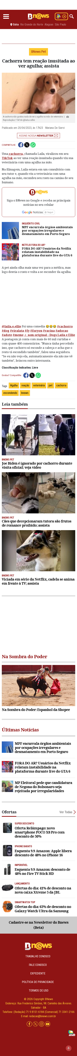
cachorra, (16, 154)
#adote (7, 335)
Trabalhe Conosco (37, 956)
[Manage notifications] (68, 1048)
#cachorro (65, 326)
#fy (27, 331)
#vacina (49, 331)
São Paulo (60, 24)
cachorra (61, 385)
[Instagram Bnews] (42, 1024)
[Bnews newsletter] (38, 135)
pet (50, 385)
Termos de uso (38, 990)
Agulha (14, 385)
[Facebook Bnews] (30, 1024)
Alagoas (49, 24)
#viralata (17, 331)
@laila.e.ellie (11, 326)
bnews (24, 393)
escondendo (10, 393)
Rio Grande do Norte (31, 24)
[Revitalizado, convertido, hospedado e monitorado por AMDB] (71, 1033)
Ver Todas (65, 812)
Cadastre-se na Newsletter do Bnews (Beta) (38, 925)
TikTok (7, 158)
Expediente (37, 973)
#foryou (36, 331)
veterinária (39, 385)
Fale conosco (38, 965)
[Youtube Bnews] (47, 1024)
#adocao (62, 331)
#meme (18, 335)
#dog (5, 331)
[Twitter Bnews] (36, 1024)
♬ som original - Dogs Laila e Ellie (49, 335)
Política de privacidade (38, 982)
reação (25, 385)
